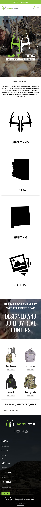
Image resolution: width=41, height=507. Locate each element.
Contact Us (4, 468)
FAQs (2, 458)
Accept (21, 504)
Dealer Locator (5, 446)
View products (11, 369)
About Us (3, 455)
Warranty (3, 477)
